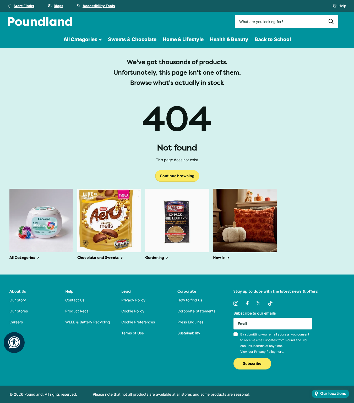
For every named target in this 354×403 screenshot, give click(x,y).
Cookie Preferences (138, 322)
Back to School (273, 39)
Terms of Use (132, 333)
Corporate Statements (196, 311)
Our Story (17, 300)
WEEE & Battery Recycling (87, 322)
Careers (16, 322)
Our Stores (18, 311)
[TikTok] (270, 303)
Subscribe (252, 363)
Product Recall (77, 311)
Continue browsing (177, 175)
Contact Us (74, 300)
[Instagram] (235, 303)
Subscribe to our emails (254, 313)
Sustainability (188, 333)
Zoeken (331, 21)
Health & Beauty (229, 39)
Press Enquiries (190, 322)
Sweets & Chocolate (132, 39)
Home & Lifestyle (183, 39)
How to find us (189, 300)
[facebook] (247, 303)
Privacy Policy (133, 300)
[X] (258, 303)
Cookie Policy (132, 311)
